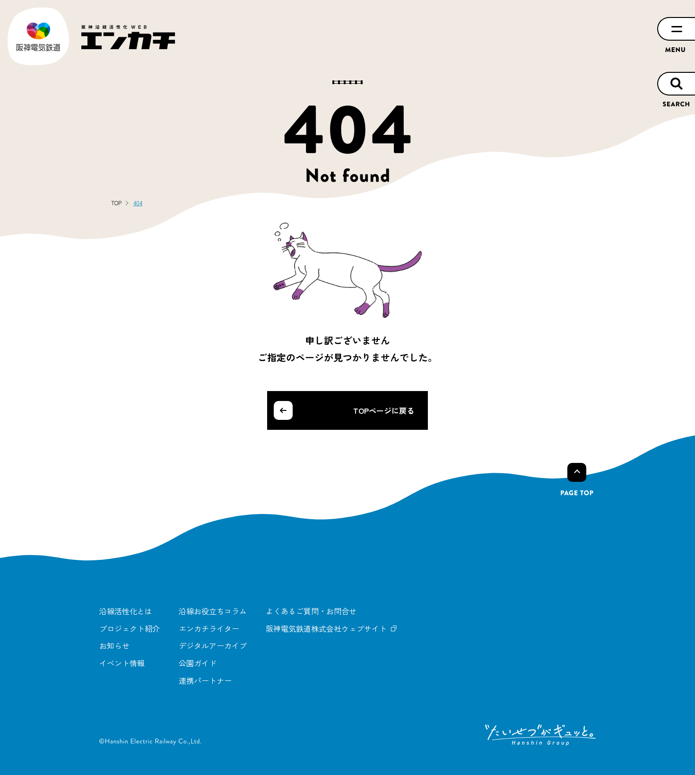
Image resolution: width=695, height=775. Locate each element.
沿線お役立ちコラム (213, 611)
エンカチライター (209, 628)
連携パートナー (205, 680)
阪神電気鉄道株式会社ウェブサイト (326, 628)
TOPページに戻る (383, 410)
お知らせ (114, 645)
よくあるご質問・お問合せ (311, 611)
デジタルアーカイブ (213, 645)
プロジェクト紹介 (129, 628)
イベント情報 (122, 663)
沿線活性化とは (125, 611)
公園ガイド (198, 663)
